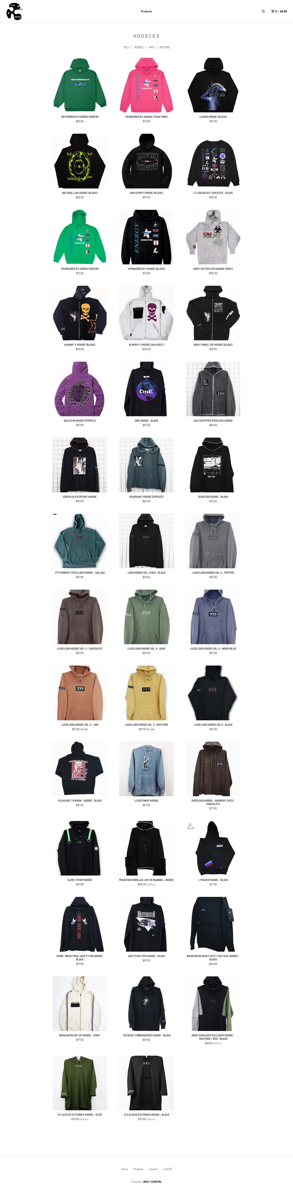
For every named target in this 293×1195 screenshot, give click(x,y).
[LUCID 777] (14, 11)
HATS (151, 47)
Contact (153, 1169)
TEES (126, 47)
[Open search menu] (263, 11)
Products (146, 11)
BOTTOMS (165, 47)
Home (124, 1169)
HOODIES (138, 47)
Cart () (168, 1169)
